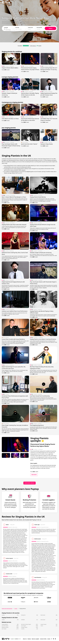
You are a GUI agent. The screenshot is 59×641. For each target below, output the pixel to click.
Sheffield (23, 619)
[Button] (11, 58)
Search (49, 2)
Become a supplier (35, 638)
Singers (15, 608)
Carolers (22, 628)
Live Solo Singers (5, 625)
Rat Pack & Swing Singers (26, 624)
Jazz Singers (4, 628)
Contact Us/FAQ (43, 638)
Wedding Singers (5, 627)
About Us (25, 638)
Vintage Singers (24, 627)
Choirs (42, 625)
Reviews (29, 638)
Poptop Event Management (7, 608)
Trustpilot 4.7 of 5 (16, 638)
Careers (48, 638)
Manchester (43, 615)
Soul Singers (23, 625)
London (3, 615)
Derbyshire (23, 615)
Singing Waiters (5, 624)
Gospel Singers (43, 624)
